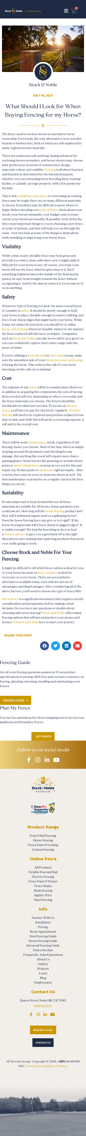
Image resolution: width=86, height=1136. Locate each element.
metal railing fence (26, 466)
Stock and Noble (24, 338)
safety (25, 311)
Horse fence (10, 599)
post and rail (36, 356)
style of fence (49, 210)
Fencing (50, 170)
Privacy (62, 1066)
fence (33, 387)
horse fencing (54, 511)
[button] (66, 11)
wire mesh (57, 356)
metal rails (46, 470)
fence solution (47, 573)
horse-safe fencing (15, 329)
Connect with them (25, 622)
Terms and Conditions (40, 1066)
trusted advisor (14, 534)
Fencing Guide (13, 700)
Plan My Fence (15, 708)
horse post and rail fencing (64, 360)
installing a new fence (33, 196)
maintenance (37, 442)
